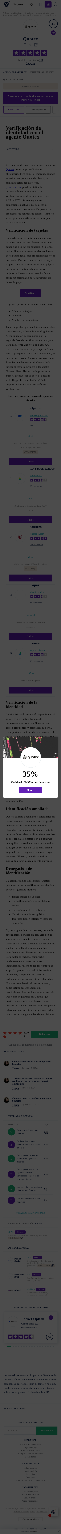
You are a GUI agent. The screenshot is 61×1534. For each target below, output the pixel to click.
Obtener (30, 790)
